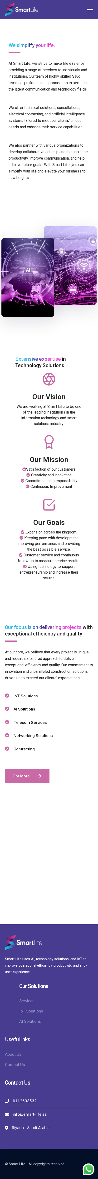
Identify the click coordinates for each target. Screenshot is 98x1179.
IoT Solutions (31, 1011)
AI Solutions (30, 1021)
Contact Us (15, 1064)
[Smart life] (21, 9)
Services (26, 1000)
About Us (13, 1054)
